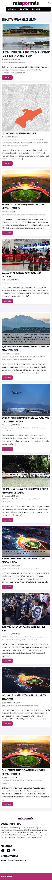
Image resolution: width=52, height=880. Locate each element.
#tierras (46, 142)
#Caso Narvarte (11, 637)
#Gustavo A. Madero (33, 356)
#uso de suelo (6, 145)
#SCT (35, 142)
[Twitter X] (8, 850)
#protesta (9, 502)
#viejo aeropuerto (16, 145)
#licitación (18, 705)
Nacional (17, 59)
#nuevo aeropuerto (15, 62)
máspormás (6, 876)
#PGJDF (16, 640)
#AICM (12, 140)
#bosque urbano (19, 140)
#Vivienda (25, 145)
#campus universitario (31, 140)
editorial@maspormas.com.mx (13, 860)
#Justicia (27, 637)
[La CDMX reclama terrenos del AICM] (26, 107)
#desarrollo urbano (15, 142)
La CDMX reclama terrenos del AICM (19, 133)
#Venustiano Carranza (26, 359)
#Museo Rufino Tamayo (14, 499)
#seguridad (35, 640)
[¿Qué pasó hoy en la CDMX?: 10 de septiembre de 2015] (26, 609)
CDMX (14, 212)
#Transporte (41, 214)
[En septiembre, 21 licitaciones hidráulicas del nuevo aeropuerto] (26, 752)
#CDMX (40, 140)
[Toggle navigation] (2, 9)
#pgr (20, 640)
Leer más (7, 77)
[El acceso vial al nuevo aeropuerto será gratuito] (26, 255)
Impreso (36, 9)
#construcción (6, 705)
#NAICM (20, 568)
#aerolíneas (5, 62)
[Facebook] (3, 850)
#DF (21, 356)
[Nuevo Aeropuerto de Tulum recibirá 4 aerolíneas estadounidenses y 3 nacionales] (26, 36)
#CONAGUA (18, 780)
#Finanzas (22, 214)
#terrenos (40, 142)
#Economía (10, 214)
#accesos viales (6, 283)
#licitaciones (26, 780)
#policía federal (26, 640)
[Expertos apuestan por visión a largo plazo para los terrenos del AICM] (26, 400)
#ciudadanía (5, 142)
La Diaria (12, 9)
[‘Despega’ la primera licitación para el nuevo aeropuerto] (26, 680)
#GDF (25, 356)
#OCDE (36, 705)
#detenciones (20, 637)
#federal (16, 214)
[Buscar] (49, 2)
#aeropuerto (6, 140)
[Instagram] (14, 850)
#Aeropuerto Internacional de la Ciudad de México (17, 428)
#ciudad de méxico (12, 568)
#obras (25, 283)
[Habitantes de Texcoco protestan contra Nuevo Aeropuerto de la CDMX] (26, 471)
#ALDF (4, 637)
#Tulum (24, 62)
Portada (24, 9)
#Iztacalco (42, 356)
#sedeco (16, 359)
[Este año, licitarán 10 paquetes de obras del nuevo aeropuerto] (26, 186)
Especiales (15, 137)
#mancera (40, 428)
